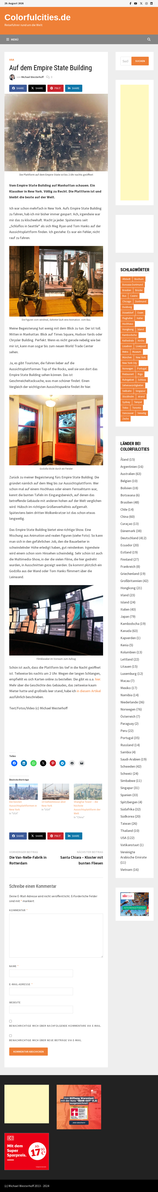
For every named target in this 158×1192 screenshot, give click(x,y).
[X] (141, 3)
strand (141, 396)
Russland (127, 745)
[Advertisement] (134, 142)
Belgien (125, 481)
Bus (124, 295)
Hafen (140, 318)
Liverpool (141, 346)
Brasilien (126, 290)
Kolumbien (128, 652)
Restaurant (128, 374)
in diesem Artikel (89, 691)
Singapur (140, 391)
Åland (124, 459)
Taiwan (125, 823)
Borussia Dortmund (132, 284)
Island (141, 329)
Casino (134, 295)
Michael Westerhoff (32, 77)
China (124, 516)
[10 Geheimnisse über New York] (56, 792)
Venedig (142, 413)
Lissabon (127, 346)
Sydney (126, 402)
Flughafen (127, 318)
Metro (125, 351)
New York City (129, 363)
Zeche (125, 418)
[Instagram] (146, 3)
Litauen (125, 666)
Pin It (58, 88)
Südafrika (127, 809)
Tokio (125, 407)
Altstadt (126, 279)
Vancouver (128, 413)
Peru (123, 730)
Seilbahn (127, 391)
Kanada (125, 631)
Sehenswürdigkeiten (132, 385)
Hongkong (128, 329)
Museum (136, 351)
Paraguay (127, 723)
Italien (124, 609)
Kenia (124, 645)
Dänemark (127, 531)
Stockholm (128, 396)
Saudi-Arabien (130, 759)
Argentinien (128, 466)
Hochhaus (127, 323)
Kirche (141, 340)
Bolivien (126, 488)
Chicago (126, 301)
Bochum (139, 279)
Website (15, 1002)
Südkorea (127, 816)
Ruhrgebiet (128, 379)
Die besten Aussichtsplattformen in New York (23, 805)
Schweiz (126, 773)
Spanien (126, 795)
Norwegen (127, 368)
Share (20, 88)
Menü (14, 39)
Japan (124, 616)
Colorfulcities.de (37, 17)
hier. (98, 679)
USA (11, 59)
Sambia (125, 752)
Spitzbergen (129, 802)
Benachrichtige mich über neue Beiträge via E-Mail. (45, 1040)
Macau (125, 680)
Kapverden (128, 638)
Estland (125, 552)
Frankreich (127, 566)
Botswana (127, 495)
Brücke (138, 290)
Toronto (136, 407)
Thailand (126, 830)
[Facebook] (131, 3)
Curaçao (126, 523)
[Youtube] (136, 3)
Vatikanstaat (129, 845)
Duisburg (127, 307)
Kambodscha (129, 335)
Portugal (141, 368)
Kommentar (18, 910)
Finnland (126, 559)
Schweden (127, 766)
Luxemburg (128, 673)
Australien (127, 473)
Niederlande (129, 702)
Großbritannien (131, 581)
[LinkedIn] (151, 3)
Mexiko (125, 688)
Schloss (142, 379)
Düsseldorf (128, 312)
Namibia (126, 695)
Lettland (126, 659)
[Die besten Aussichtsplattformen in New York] (23, 792)
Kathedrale (128, 340)
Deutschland (129, 538)
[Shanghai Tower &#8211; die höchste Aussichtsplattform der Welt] (88, 792)
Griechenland (129, 573)
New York (141, 357)
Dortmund (140, 301)
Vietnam (126, 869)
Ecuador (126, 545)
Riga (140, 374)
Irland (124, 595)
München (127, 357)
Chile (123, 509)
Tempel (138, 402)
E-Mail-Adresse (21, 984)
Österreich (127, 716)
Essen (140, 312)
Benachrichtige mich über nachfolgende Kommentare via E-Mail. (55, 1025)
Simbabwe (127, 780)
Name (13, 966)
